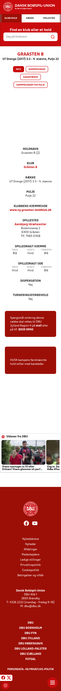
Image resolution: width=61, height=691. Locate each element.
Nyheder (30, 544)
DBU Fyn (31, 633)
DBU (31, 623)
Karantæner (30, 77)
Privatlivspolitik (30, 565)
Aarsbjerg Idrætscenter (30, 224)
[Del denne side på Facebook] (3, 678)
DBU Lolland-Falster (30, 648)
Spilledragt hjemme (30, 246)
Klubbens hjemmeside (30, 206)
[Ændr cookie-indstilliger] (5, 685)
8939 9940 (25, 329)
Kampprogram (37, 69)
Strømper (46, 250)
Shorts (30, 250)
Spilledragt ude (30, 263)
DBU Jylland (30, 638)
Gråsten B (30, 167)
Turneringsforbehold (30, 295)
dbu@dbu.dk (32, 606)
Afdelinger (30, 549)
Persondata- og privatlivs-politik (30, 669)
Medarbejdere (30, 554)
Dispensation (30, 281)
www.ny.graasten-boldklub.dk (30, 210)
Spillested (30, 220)
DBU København (30, 643)
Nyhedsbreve (30, 539)
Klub (30, 163)
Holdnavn (30, 149)
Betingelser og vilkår (30, 575)
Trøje (15, 250)
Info (18, 69)
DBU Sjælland (30, 654)
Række (30, 177)
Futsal (30, 659)
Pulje (30, 192)
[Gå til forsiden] (27, 6)
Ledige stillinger (30, 560)
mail (39, 325)
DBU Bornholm (30, 628)
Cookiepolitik (30, 570)
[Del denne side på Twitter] (9, 678)
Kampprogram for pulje (30, 85)
